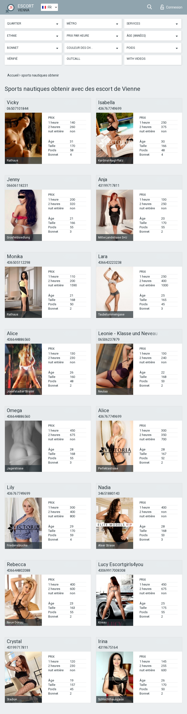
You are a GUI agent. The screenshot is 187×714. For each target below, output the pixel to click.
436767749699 (110, 108)
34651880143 (109, 493)
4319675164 (108, 647)
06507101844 (17, 108)
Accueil (13, 75)
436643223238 (110, 262)
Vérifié (12, 58)
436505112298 (18, 262)
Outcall (73, 58)
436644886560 (18, 339)
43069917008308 (111, 570)
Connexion (174, 7)
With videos (136, 58)
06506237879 (109, 339)
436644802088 (18, 570)
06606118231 (17, 185)
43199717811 (109, 185)
